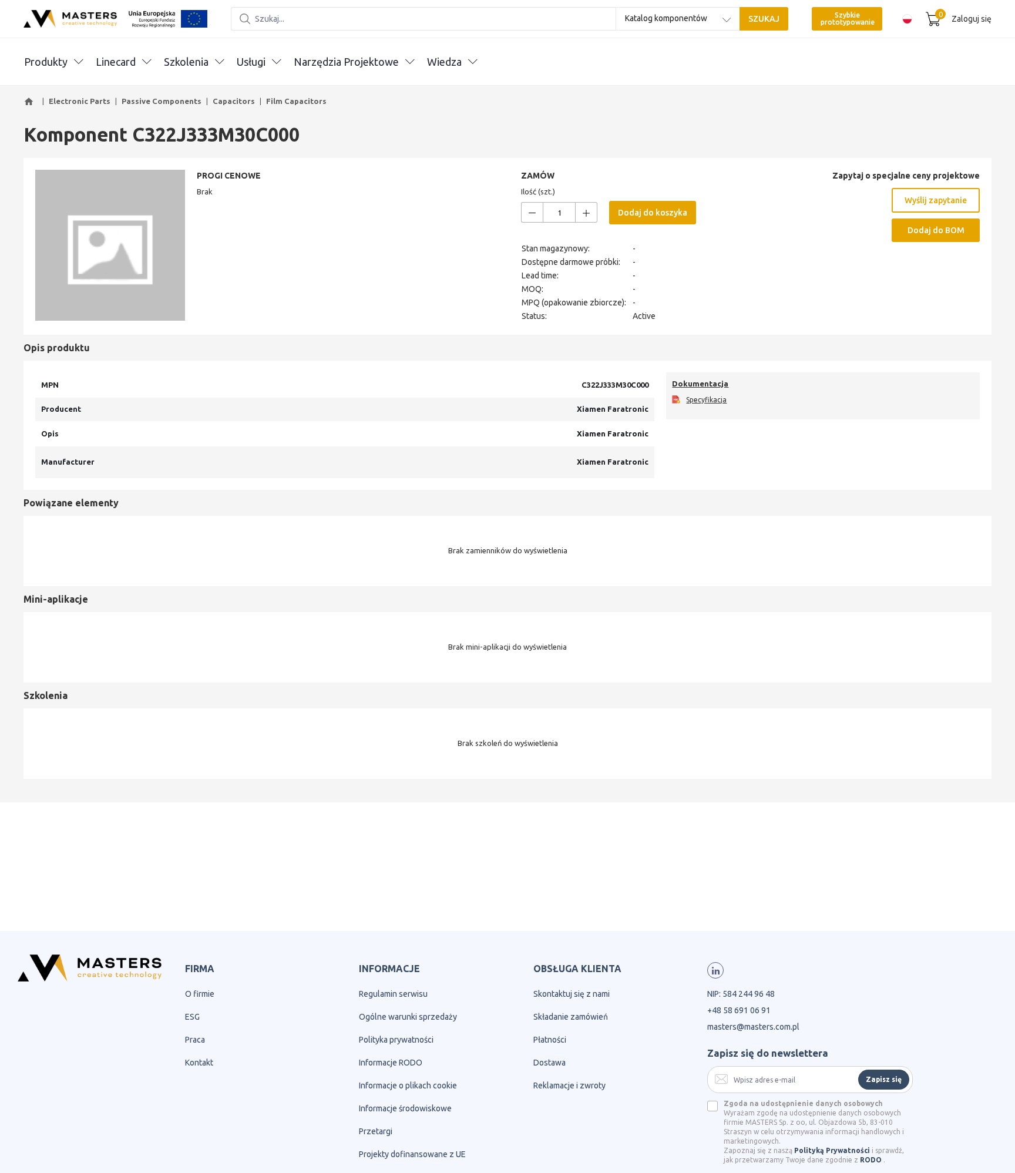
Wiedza (444, 62)
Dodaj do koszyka (652, 212)
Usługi (251, 62)
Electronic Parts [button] (79, 101)
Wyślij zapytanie (936, 200)
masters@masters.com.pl (753, 1026)
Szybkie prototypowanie (848, 18)
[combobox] (678, 19)
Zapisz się (884, 1079)
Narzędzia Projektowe (346, 62)
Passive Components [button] (161, 101)
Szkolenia (186, 62)
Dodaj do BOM (936, 230)
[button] (30, 102)
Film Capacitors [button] (296, 101)
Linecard (116, 62)
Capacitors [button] (234, 101)
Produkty (46, 62)
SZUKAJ (763, 18)
